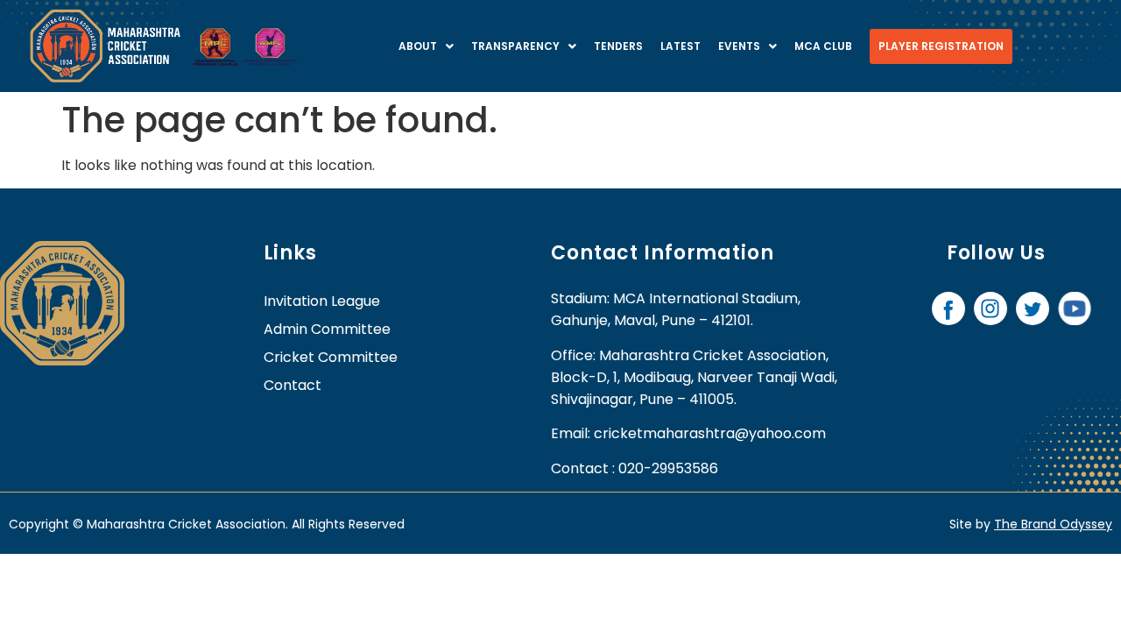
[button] (426, 46)
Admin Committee (327, 329)
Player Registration (941, 46)
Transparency (515, 46)
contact (292, 385)
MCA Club (823, 46)
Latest (680, 46)
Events (739, 46)
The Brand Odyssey (1053, 524)
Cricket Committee (331, 357)
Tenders (618, 46)
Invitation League (322, 301)
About (417, 46)
